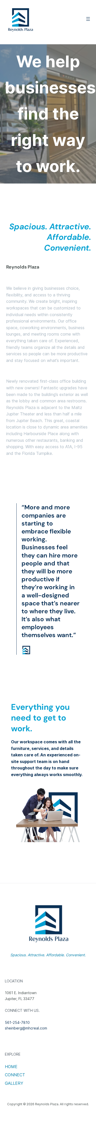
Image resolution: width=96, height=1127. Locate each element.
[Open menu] (88, 19)
